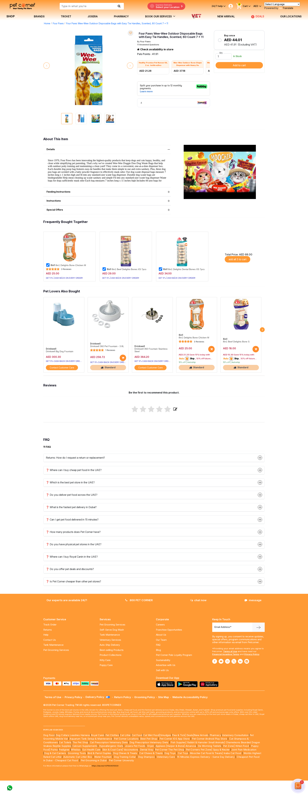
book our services (158, 16)
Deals (190, 735)
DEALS (260, 16)
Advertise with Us (165, 665)
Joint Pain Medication (243, 749)
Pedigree (64, 749)
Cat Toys (183, 753)
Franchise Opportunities (169, 629)
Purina (54, 749)
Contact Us (49, 639)
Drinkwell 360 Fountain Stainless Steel (150, 350)
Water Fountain (103, 756)
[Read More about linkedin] (240, 661)
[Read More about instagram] (227, 661)
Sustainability (163, 660)
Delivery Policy (95, 697)
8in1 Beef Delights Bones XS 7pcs (126, 269)
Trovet (66, 16)
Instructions (54, 200)
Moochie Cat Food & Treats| (206, 753)
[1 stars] (135, 409)
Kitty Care (105, 660)
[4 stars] (159, 409)
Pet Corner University (121, 760)
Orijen (151, 745)
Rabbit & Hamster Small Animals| (206, 742)
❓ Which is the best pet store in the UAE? (70, 482)
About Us (161, 634)
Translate (287, 8)
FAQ (158, 644)
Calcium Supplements (85, 745)
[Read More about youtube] (221, 661)
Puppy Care (106, 665)
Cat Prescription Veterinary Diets (109, 742)
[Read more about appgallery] (210, 684)
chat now (200, 600)
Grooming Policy (144, 697)
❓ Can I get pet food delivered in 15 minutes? (72, 519)
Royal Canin (97, 735)
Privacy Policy (251, 654)
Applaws (160, 745)
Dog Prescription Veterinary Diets (149, 742)
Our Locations (291, 16)
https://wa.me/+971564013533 (105, 766)
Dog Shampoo (146, 756)
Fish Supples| (178, 742)
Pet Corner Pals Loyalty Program (174, 654)
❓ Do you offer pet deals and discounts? (70, 569)
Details (51, 149)
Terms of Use (230, 651)
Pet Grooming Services (56, 649)
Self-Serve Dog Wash (112, 629)
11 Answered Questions (148, 44)
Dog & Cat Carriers (55, 753)
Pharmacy (121, 16)
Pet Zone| (229, 745)
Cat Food (137, 735)
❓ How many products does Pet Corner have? (73, 532)
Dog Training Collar (124, 756)
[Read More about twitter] (233, 661)
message (255, 600)
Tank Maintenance (53, 644)
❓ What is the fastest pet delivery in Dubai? (71, 507)
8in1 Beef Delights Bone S (236, 341)
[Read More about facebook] (214, 661)
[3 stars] (151, 409)
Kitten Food (242, 745)
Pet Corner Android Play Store (209, 738)
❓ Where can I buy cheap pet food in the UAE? (74, 470)
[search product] (119, 6)
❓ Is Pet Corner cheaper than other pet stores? (73, 581)
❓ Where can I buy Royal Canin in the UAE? (72, 556)
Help (45, 634)
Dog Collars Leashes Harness (73, 735)
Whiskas (76, 749)
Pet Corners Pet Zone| (199, 749)
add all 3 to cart (237, 259)
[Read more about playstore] (188, 684)
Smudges (165, 735)
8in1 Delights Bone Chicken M (68, 265)
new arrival (226, 16)
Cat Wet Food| (151, 735)
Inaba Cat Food (232, 753)
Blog (158, 649)
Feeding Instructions (58, 191)
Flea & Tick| (179, 735)
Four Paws (58, 23)
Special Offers (55, 209)
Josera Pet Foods (134, 745)
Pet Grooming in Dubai (94, 760)
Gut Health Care (91, 749)
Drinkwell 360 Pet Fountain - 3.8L (107, 346)
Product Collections (110, 654)
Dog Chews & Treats (125, 753)
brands (39, 16)
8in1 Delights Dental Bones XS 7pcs (184, 269)
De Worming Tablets (210, 745)
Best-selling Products (112, 649)
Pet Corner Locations (126, 738)
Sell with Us (162, 670)
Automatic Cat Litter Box (77, 756)
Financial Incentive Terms (225, 654)
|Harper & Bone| (175, 745)
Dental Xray (147, 749)
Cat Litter (125, 735)
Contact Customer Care (62, 367)
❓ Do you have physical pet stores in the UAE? (73, 544)
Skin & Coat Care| (112, 749)
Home (47, 23)
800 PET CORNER (141, 600)
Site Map (163, 697)
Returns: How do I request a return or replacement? (75, 457)
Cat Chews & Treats (151, 753)
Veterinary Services (110, 639)
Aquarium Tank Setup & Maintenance (91, 738)
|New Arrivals (201, 735)
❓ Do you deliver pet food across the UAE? (71, 494)
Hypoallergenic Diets (111, 745)
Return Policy (122, 697)
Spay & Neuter (221, 749)
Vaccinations (130, 749)
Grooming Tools (77, 753)
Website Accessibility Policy (190, 697)
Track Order (49, 624)
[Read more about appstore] (166, 684)
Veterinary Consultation (235, 735)
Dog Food (49, 735)
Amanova (191, 745)
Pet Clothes (112, 735)
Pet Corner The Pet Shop (169, 749)
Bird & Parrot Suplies (99, 753)
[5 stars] (167, 409)
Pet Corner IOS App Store (175, 738)
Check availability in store (156, 49)
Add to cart (239, 65)
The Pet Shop (80, 742)
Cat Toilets (65, 742)
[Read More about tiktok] (246, 661)
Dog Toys (169, 753)
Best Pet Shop (149, 738)
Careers (160, 624)
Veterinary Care (166, 756)
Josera (93, 16)
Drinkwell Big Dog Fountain (59, 351)
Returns (47, 629)
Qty (221, 53)
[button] (220, 172)
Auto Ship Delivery (110, 644)
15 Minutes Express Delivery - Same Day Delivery (206, 756)
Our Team (161, 639)
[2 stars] (143, 409)
